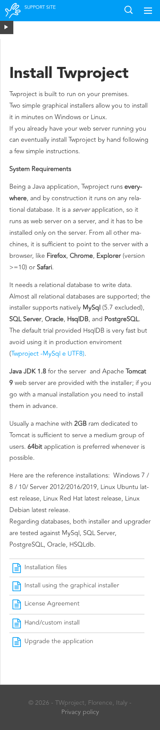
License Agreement (52, 603)
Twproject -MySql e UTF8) (47, 354)
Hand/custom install (52, 622)
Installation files (45, 567)
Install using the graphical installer (71, 585)
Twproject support (13, 16)
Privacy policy (80, 712)
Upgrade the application (58, 641)
